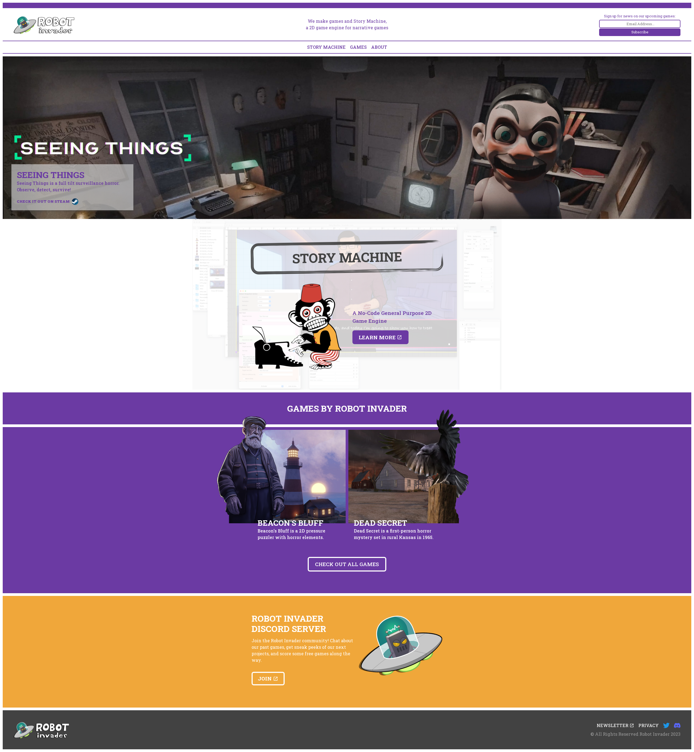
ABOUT (379, 47)
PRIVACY (648, 725)
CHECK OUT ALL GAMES (347, 564)
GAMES (358, 47)
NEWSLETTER (613, 725)
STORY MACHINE (326, 47)
